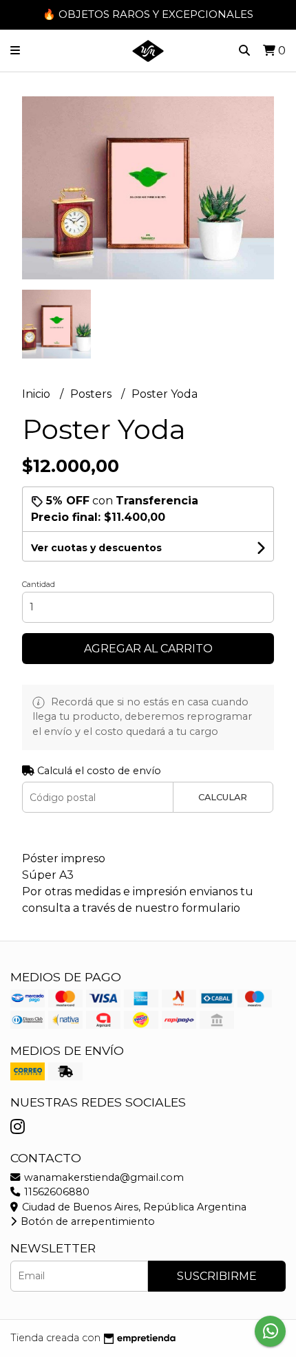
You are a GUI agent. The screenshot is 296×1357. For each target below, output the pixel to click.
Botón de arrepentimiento (86, 1221)
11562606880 (55, 1192)
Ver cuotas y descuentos (96, 548)
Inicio (37, 393)
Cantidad (38, 584)
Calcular (222, 797)
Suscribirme (217, 1276)
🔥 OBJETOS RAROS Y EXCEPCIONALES (148, 14)
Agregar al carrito (148, 648)
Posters (92, 393)
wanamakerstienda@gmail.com (102, 1177)
